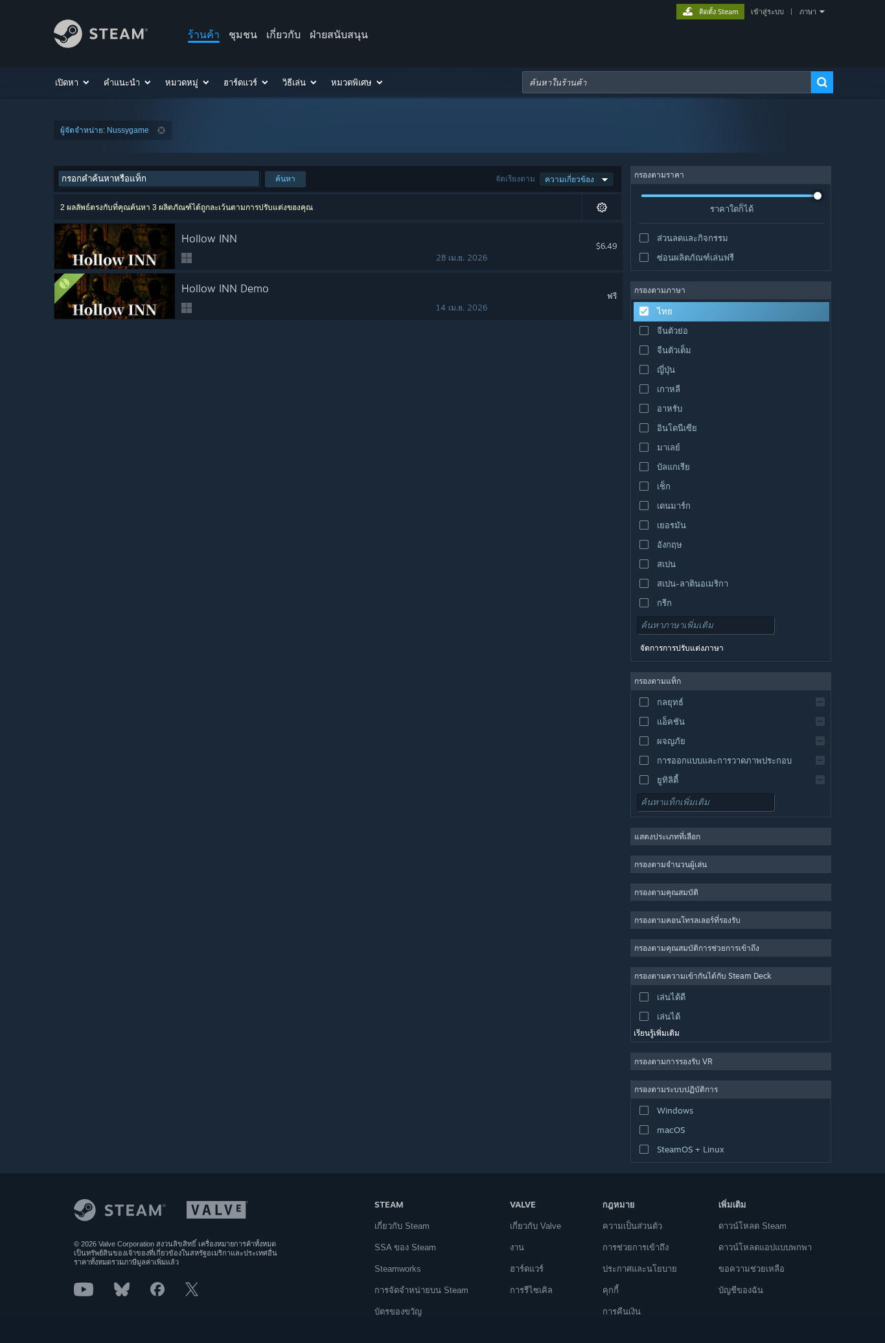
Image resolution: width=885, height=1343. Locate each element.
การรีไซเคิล (531, 1290)
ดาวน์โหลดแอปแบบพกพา (765, 1247)
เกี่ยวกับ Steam (402, 1226)
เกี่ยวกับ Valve (535, 1226)
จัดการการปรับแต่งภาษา (682, 648)
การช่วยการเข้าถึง (636, 1247)
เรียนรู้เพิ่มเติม (657, 1033)
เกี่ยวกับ (283, 34)
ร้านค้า (204, 34)
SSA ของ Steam (405, 1247)
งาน (517, 1247)
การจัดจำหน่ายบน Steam (421, 1290)
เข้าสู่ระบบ (767, 11)
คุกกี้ (611, 1290)
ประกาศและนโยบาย (640, 1269)
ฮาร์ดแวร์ (527, 1269)
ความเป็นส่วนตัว (632, 1226)
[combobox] (666, 82)
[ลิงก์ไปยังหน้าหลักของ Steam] (101, 44)
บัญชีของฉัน (740, 1290)
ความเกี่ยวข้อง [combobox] (569, 179)
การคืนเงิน (622, 1311)
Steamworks (397, 1269)
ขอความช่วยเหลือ (751, 1269)
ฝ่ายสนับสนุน (339, 34)
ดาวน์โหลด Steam (752, 1226)
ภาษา (807, 11)
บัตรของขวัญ (398, 1311)
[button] (73, 82)
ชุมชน (243, 34)
